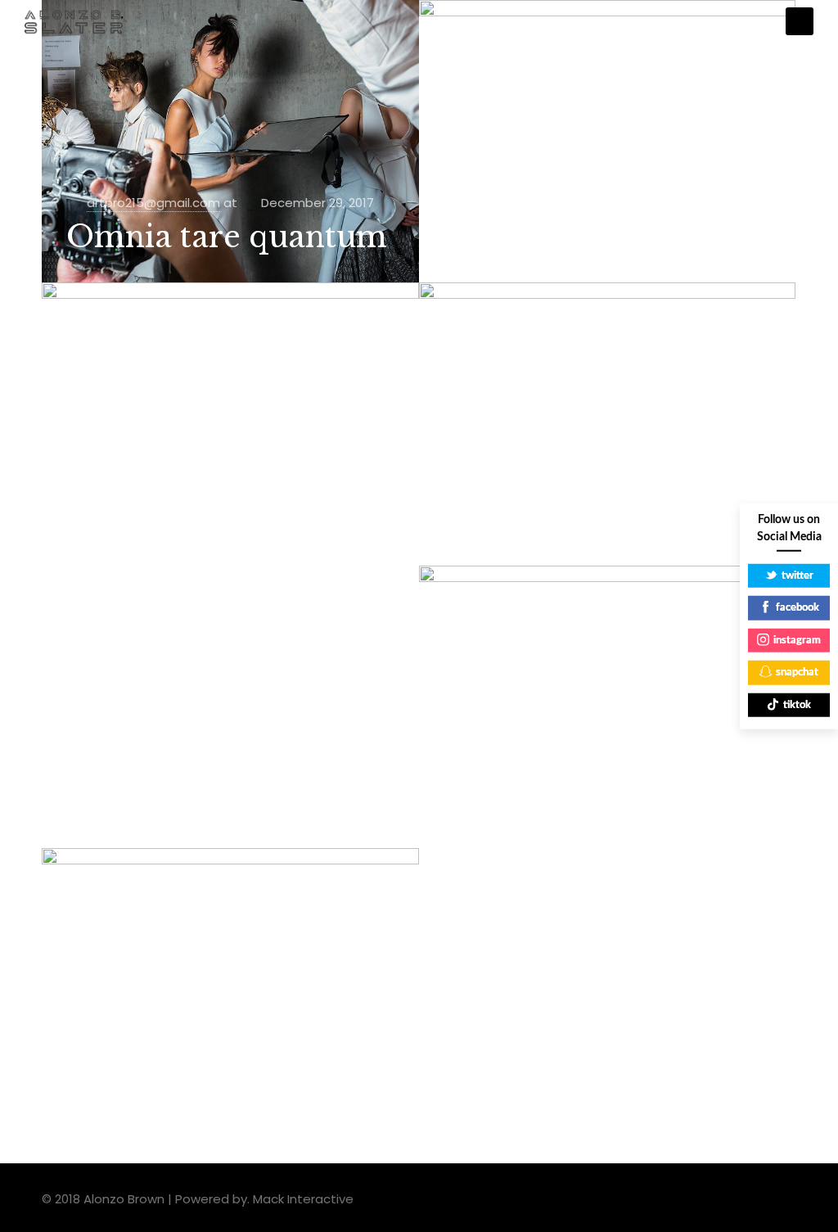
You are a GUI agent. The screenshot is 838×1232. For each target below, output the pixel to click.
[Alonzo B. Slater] (74, 21)
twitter (797, 575)
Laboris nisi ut (552, 520)
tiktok (797, 704)
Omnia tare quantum (226, 237)
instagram (797, 639)
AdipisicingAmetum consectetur (218, 1067)
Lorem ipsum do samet (571, 784)
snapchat (797, 672)
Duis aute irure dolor (603, 237)
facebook (797, 607)
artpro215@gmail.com (153, 202)
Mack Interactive (303, 1198)
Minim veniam (178, 520)
